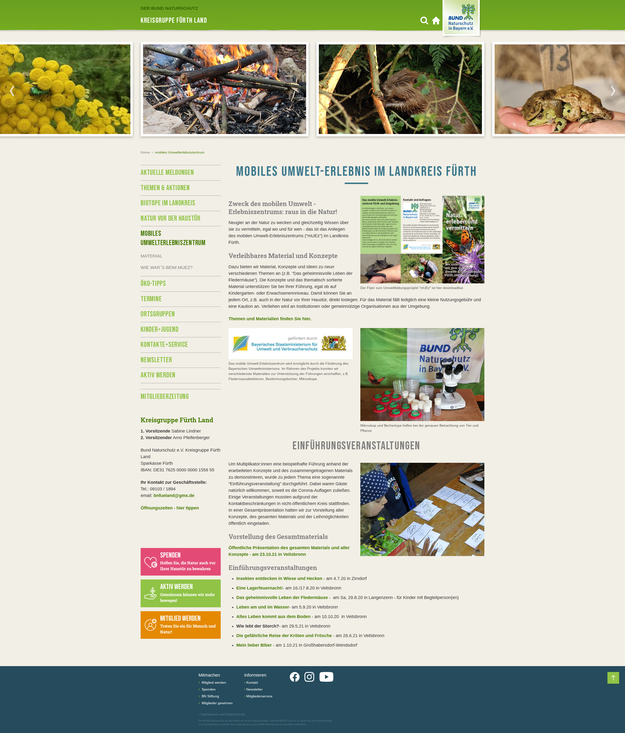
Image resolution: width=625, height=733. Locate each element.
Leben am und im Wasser (262, 607)
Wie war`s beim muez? (167, 267)
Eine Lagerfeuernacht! (259, 588)
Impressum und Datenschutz (221, 714)
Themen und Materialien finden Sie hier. (270, 318)
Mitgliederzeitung (165, 396)
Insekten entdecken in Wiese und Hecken (279, 578)
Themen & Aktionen (165, 188)
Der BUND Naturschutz (169, 8)
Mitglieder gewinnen (217, 703)
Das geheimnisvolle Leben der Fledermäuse (282, 597)
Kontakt (252, 682)
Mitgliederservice (259, 696)
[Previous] (12, 91)
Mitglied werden (213, 682)
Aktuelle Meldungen (167, 172)
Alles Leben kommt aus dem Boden (273, 616)
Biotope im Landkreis (168, 203)
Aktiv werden (158, 375)
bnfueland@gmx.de (174, 495)
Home (145, 152)
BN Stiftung (210, 696)
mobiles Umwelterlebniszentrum (173, 238)
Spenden (208, 689)
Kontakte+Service (164, 344)
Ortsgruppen (158, 314)
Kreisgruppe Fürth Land (177, 420)
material (151, 256)
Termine (151, 299)
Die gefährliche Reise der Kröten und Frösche (284, 635)
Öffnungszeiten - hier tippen (170, 508)
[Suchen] (424, 20)
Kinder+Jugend (160, 329)
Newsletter (156, 360)
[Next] (613, 91)
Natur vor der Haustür (170, 218)
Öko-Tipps (153, 283)
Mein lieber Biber (254, 645)
